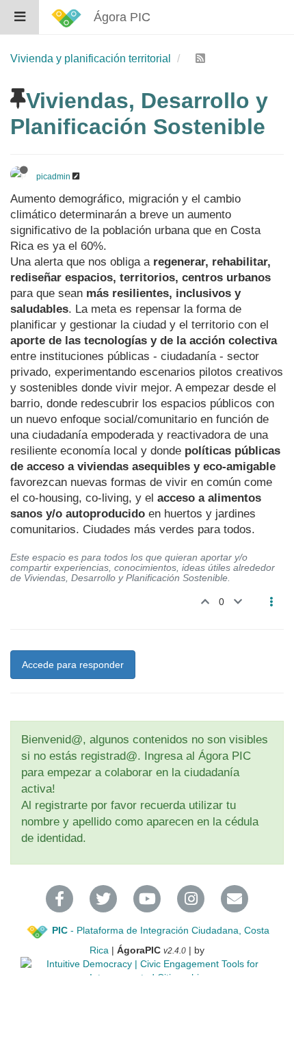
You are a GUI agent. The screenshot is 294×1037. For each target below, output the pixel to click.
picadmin (53, 176)
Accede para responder (73, 664)
